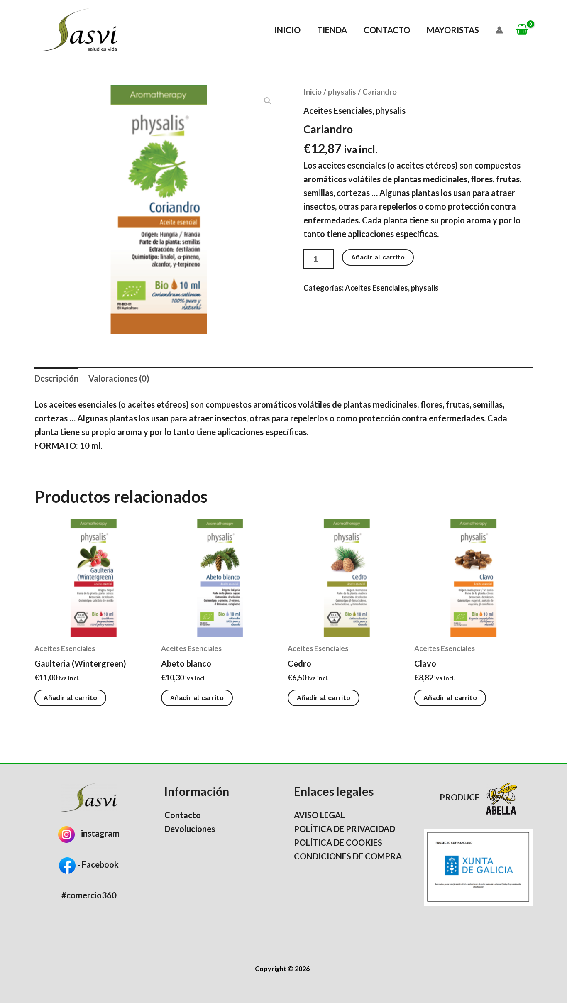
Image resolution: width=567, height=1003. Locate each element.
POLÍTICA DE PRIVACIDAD (344, 829)
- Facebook (97, 864)
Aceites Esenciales (337, 110)
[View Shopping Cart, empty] (522, 30)
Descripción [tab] (56, 378)
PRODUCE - (463, 797)
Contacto (387, 30)
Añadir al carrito (378, 257)
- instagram (98, 833)
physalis (342, 91)
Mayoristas (453, 30)
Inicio (287, 30)
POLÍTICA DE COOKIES (338, 842)
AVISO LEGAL (319, 815)
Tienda (332, 30)
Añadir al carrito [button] (70, 698)
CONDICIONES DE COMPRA (348, 856)
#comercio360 (89, 895)
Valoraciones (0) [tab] (118, 378)
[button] (267, 100)
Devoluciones (189, 829)
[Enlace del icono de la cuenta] (499, 30)
